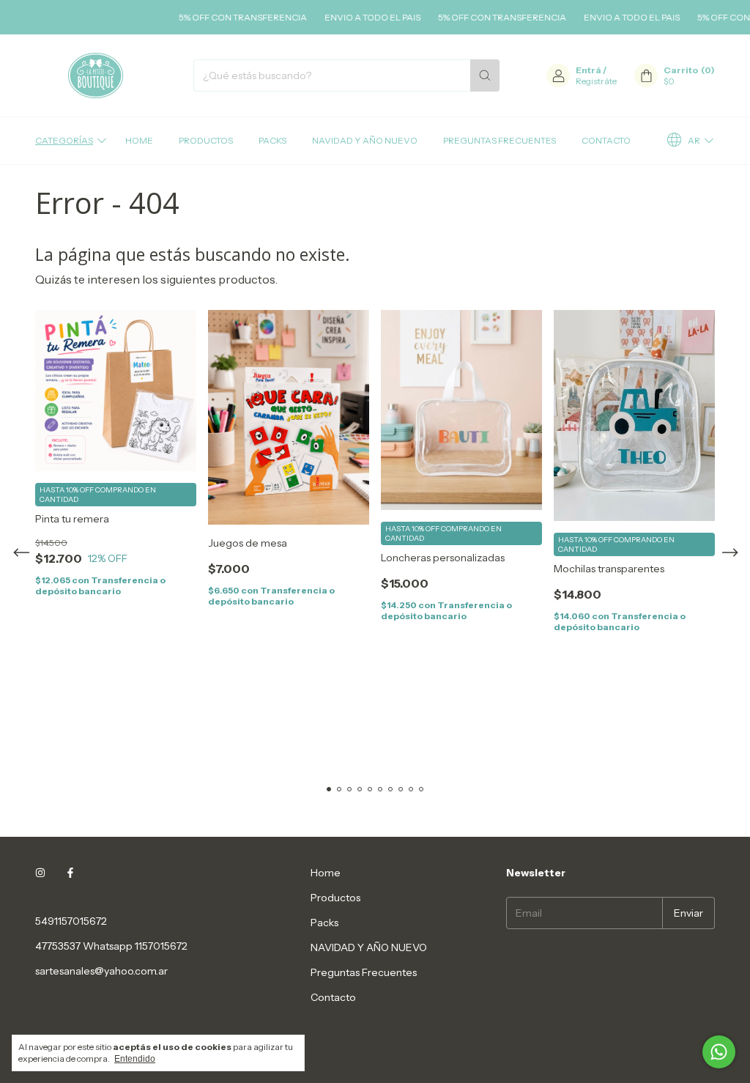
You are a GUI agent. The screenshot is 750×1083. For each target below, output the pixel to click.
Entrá (588, 69)
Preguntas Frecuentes (499, 140)
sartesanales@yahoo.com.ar (101, 970)
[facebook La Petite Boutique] (70, 872)
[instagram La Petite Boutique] (40, 872)
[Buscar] (485, 75)
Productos (206, 140)
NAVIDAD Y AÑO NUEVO (364, 140)
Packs (272, 140)
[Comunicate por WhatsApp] (718, 1051)
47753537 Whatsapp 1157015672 (111, 946)
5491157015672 (71, 921)
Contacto (606, 140)
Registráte (596, 80)
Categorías (64, 140)
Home (139, 140)
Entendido (134, 1059)
